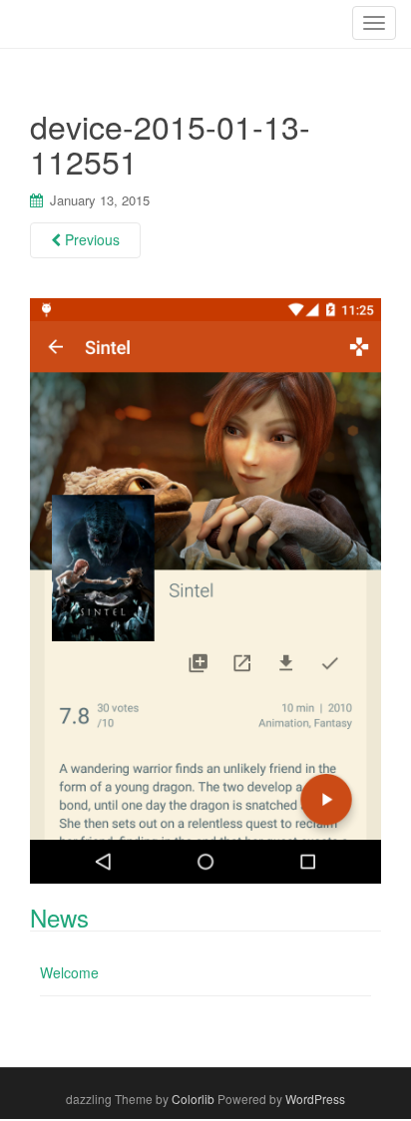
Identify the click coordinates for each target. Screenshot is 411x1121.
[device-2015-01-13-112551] (205, 587)
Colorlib (193, 1098)
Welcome (69, 972)
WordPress (315, 1098)
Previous (90, 239)
